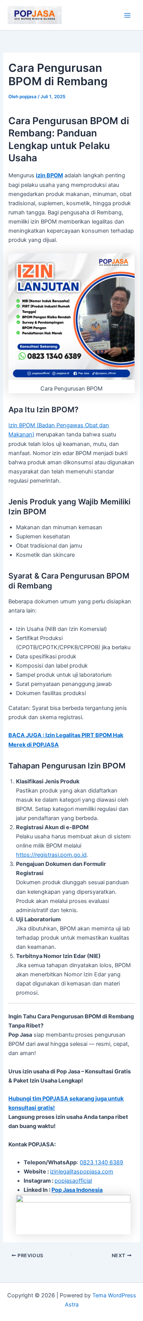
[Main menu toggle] (127, 15)
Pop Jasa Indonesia (77, 1189)
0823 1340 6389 (101, 1162)
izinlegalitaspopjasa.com (81, 1171)
